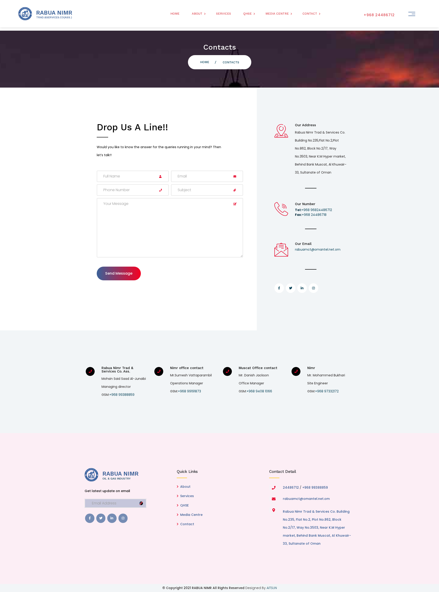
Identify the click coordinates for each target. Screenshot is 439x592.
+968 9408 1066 (259, 391)
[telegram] (101, 518)
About (197, 13)
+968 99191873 (189, 391)
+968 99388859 (121, 394)
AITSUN (272, 588)
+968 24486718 (311, 214)
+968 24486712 (379, 15)
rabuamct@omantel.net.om (317, 249)
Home (174, 13)
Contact (309, 13)
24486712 (291, 487)
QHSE (247, 13)
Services (223, 13)
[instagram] (123, 518)
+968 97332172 (327, 391)
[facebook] (89, 518)
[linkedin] (112, 518)
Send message (118, 273)
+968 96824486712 (313, 210)
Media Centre (277, 13)
